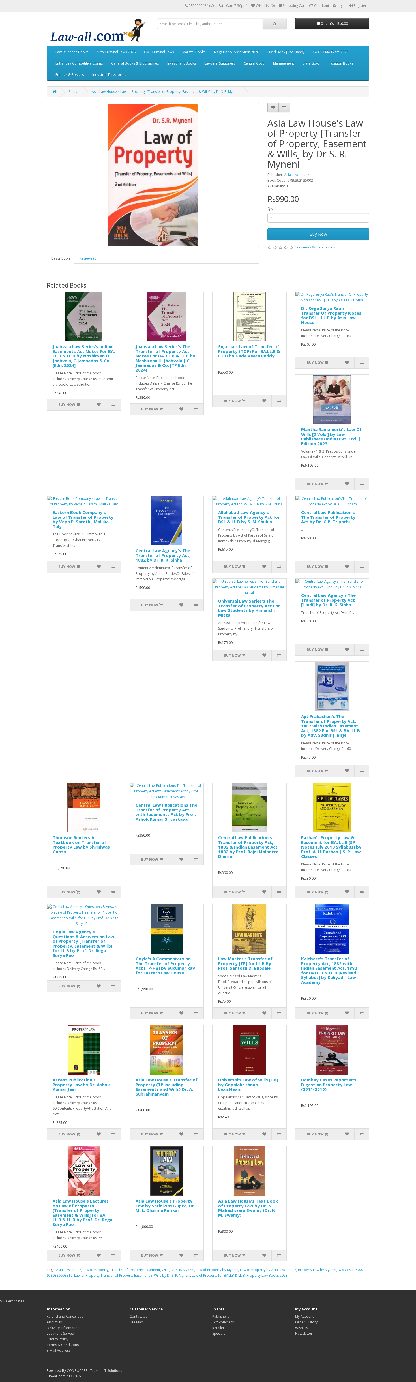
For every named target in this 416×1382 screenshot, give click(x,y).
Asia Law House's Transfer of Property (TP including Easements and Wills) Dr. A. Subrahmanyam (167, 1087)
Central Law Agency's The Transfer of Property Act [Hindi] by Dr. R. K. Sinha (328, 599)
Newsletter (303, 1333)
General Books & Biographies (135, 63)
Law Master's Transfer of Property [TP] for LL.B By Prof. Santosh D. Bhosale (245, 963)
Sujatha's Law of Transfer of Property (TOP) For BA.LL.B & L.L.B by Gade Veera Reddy (249, 351)
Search (74, 91)
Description (60, 258)
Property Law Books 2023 (267, 1275)
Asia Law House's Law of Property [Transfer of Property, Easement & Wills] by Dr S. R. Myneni (165, 91)
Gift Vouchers (223, 1322)
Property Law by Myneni (317, 1269)
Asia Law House (296, 174)
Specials (218, 1333)
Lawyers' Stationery (219, 63)
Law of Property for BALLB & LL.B (218, 1275)
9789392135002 (351, 1269)
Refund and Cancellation (66, 1316)
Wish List (302, 1327)
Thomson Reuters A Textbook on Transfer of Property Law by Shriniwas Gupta (81, 844)
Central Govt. (254, 63)
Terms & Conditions (63, 1344)
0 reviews (301, 247)
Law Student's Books (71, 52)
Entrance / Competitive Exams (79, 63)
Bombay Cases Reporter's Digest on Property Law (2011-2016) (328, 1084)
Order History (306, 1322)
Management (283, 63)
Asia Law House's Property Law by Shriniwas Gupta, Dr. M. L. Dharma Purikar (165, 1205)
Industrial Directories (109, 74)
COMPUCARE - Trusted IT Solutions (94, 1370)
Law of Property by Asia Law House (268, 1269)
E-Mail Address (58, 1350)
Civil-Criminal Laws (159, 52)
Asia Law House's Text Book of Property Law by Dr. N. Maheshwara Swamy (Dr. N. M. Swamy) (248, 1208)
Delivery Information (63, 1327)
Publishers (220, 1316)
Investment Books (181, 63)
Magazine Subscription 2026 (236, 52)
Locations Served (60, 1333)
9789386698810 (59, 1275)
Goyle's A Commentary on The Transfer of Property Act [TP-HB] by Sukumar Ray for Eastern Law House (165, 966)
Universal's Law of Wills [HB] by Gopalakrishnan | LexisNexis (248, 1084)
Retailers (219, 1327)
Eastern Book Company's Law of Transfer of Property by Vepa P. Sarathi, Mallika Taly (83, 519)
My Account (304, 1316)
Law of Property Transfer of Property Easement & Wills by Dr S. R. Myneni (132, 1275)
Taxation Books (340, 63)
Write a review (323, 247)
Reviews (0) (88, 258)
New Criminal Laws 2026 (116, 52)
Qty (270, 208)
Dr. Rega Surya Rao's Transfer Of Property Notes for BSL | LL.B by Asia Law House (331, 315)
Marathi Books (193, 52)
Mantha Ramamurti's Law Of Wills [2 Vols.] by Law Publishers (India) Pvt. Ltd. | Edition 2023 (331, 436)
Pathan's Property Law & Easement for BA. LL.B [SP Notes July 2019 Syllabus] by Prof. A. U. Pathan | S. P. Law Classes (331, 847)
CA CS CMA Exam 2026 (330, 52)
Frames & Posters (69, 74)
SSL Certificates (12, 1301)
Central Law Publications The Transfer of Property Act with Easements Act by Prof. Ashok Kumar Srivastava (166, 812)
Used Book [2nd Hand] (285, 52)
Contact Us (138, 1316)
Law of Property (95, 1269)
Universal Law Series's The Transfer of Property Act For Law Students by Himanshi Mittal (249, 608)
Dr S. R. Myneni (182, 1269)
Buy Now (318, 234)
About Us (54, 1322)
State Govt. (311, 63)
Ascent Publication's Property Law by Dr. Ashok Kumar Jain (81, 1084)
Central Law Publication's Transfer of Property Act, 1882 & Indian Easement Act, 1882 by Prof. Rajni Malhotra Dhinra (248, 847)
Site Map (136, 1322)
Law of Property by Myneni (217, 1269)
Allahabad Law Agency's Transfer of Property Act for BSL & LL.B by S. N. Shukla (249, 516)
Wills (165, 1269)
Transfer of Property (126, 1269)
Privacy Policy (57, 1339)
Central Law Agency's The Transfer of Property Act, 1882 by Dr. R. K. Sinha (163, 555)
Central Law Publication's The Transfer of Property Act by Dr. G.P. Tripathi (328, 516)
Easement (152, 1269)
